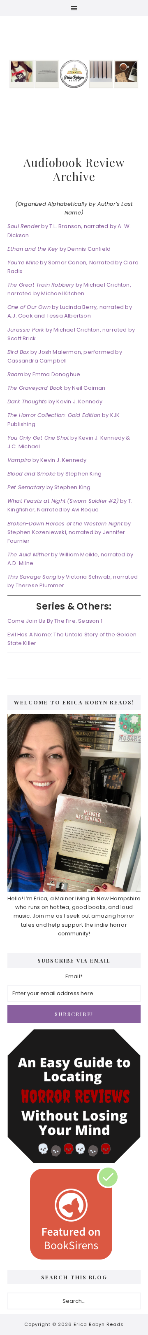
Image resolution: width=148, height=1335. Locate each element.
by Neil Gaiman (56, 388)
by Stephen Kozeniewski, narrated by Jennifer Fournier (69, 532)
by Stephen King (54, 474)
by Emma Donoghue (43, 374)
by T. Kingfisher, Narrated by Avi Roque (69, 505)
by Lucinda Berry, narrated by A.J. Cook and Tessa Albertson (69, 311)
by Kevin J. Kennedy (55, 401)
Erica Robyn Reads (74, 74)
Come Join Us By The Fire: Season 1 (54, 621)
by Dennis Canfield (59, 249)
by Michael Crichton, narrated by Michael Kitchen (69, 289)
